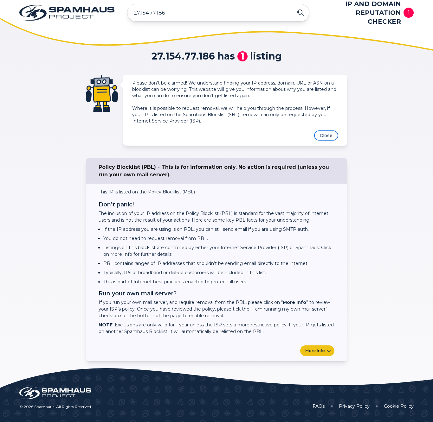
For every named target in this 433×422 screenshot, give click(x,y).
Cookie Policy (399, 406)
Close (326, 135)
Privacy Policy (354, 406)
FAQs (319, 406)
